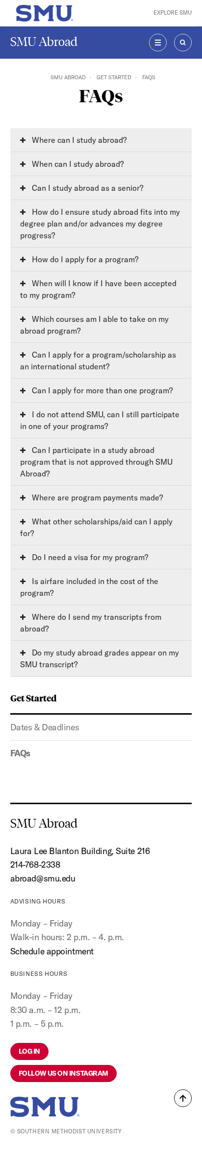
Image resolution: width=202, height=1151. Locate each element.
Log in (29, 1051)
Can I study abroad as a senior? (86, 188)
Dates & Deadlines (44, 727)
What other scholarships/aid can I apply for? (96, 527)
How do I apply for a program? (84, 259)
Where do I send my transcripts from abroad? (90, 622)
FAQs (20, 753)
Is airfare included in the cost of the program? (89, 587)
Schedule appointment (52, 951)
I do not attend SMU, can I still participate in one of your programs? (99, 420)
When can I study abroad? (77, 164)
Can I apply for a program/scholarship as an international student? (98, 360)
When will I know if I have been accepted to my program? (98, 289)
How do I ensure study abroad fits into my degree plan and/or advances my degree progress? (100, 223)
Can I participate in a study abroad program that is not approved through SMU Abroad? (96, 461)
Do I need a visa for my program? (89, 557)
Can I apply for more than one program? (101, 390)
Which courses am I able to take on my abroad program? (94, 325)
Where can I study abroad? (78, 140)
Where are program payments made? (96, 497)
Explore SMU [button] (172, 12)
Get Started (114, 77)
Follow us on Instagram (63, 1073)
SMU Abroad (43, 41)
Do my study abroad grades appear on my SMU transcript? (99, 658)
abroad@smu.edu (43, 878)
